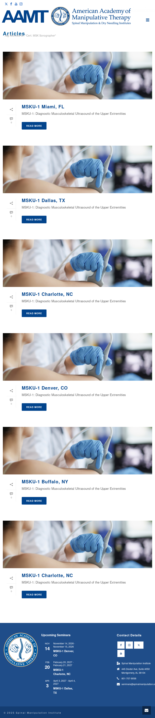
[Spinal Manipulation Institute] (77, 16)
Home (144, 42)
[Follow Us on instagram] (129, 645)
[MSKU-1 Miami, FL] (77, 75)
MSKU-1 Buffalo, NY (45, 481)
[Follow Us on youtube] (121, 653)
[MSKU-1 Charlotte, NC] (77, 263)
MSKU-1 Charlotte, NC (47, 294)
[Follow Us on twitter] (138, 645)
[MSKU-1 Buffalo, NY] (77, 450)
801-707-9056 (129, 678)
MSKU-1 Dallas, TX (43, 200)
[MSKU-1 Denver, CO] (77, 357)
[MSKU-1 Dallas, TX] (77, 169)
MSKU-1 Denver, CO (45, 387)
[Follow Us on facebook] (121, 645)
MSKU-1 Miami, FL (43, 106)
